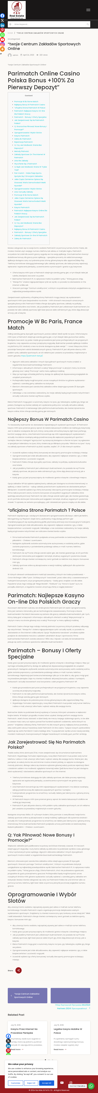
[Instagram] (71, 1082)
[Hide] (1, 54)
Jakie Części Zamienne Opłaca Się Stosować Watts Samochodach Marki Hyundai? (30, 182)
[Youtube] (2, 39)
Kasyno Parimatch (22, 136)
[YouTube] (62, 1082)
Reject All (31, 1083)
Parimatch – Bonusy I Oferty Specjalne (30, 117)
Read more (16, 1049)
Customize (15, 1083)
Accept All (46, 1083)
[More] (2, 49)
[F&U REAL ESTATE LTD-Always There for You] (17, 10)
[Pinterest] (8, 1050)
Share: (10, 970)
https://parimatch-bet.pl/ (32, 356)
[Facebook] (8, 1036)
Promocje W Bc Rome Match (26, 101)
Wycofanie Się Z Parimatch (25, 164)
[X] (8, 1041)
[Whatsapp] (2, 34)
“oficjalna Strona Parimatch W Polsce (29, 108)
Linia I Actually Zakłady (23, 192)
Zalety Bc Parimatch (22, 139)
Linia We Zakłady (21, 160)
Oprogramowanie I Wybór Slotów (28, 132)
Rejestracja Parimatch (23, 142)
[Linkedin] (8, 1045)
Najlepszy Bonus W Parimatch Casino (29, 104)
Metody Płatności (21, 151)
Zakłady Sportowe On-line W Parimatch (30, 235)
